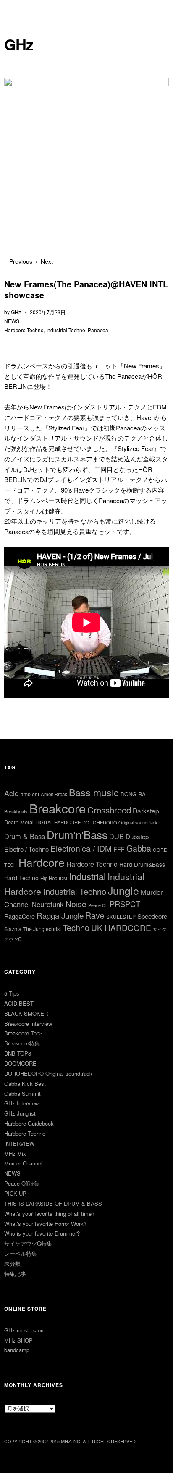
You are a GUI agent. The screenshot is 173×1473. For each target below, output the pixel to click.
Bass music (94, 792)
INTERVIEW (19, 1143)
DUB (116, 836)
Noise (76, 903)
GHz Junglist (20, 1113)
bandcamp (16, 1350)
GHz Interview (21, 1103)
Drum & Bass (24, 836)
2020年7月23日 (48, 311)
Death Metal (19, 822)
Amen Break (54, 794)
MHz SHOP (18, 1340)
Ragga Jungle (60, 915)
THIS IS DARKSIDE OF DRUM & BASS (53, 1203)
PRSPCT (125, 903)
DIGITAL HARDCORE (58, 822)
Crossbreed (109, 809)
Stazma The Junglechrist (32, 929)
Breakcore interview (28, 1023)
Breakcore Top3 (23, 1033)
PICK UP (15, 1193)
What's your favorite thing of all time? (49, 1214)
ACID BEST (19, 1003)
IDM (63, 878)
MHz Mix (15, 1154)
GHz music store (24, 1330)
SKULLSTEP (121, 916)
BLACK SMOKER (26, 1013)
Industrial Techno (65, 330)
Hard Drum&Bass (142, 864)
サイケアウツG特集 (28, 1243)
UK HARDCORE (121, 927)
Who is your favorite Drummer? (42, 1233)
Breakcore (57, 808)
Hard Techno (21, 877)
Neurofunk (47, 904)
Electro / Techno (26, 849)
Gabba (138, 848)
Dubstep (137, 836)
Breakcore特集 (22, 1043)
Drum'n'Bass (77, 834)
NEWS (11, 320)
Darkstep (146, 810)
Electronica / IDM (81, 848)
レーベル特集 (20, 1253)
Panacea (98, 330)
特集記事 (15, 1273)
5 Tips (11, 993)
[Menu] (14, 10)
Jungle (123, 890)
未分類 (12, 1263)
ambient (30, 794)
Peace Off (98, 905)
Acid (11, 792)
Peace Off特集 (21, 1183)
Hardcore (41, 862)
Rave (95, 915)
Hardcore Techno (24, 330)
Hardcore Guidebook (29, 1123)
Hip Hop (48, 878)
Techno (76, 927)
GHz (18, 44)
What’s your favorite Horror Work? (45, 1224)
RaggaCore (19, 916)
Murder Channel (23, 1163)
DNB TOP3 (17, 1053)
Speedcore (152, 916)
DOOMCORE (20, 1063)
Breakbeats (16, 811)
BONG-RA (133, 794)
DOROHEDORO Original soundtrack (119, 822)
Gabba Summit (22, 1094)
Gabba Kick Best (25, 1083)
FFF (119, 849)
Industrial (87, 876)
